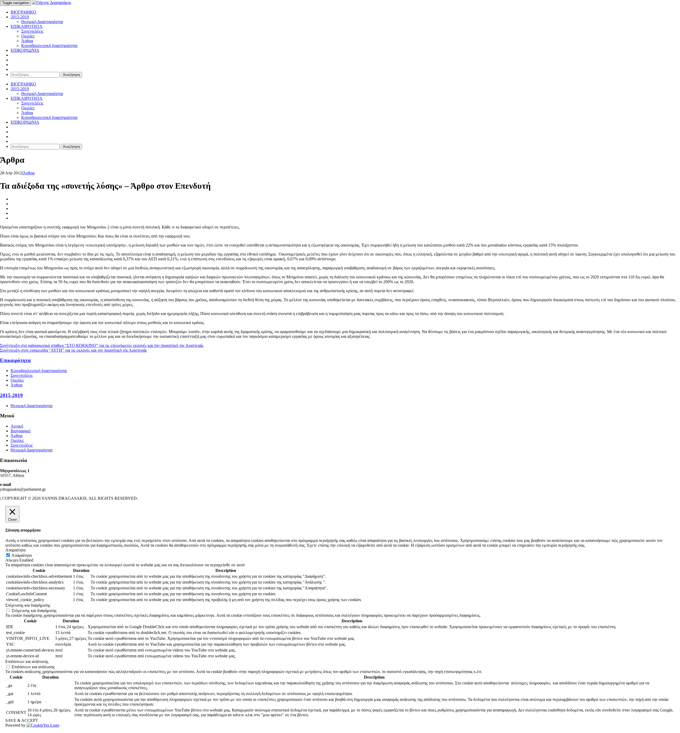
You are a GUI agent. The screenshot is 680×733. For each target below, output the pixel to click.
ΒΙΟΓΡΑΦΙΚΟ (23, 12)
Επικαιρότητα (15, 360)
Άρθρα (27, 40)
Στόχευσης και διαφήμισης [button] (27, 605)
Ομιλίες (28, 36)
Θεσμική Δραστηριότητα (42, 21)
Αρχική (17, 426)
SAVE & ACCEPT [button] (21, 720)
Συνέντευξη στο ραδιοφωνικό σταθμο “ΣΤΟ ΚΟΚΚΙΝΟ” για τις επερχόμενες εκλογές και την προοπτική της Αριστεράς (101, 345)
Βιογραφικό (21, 431)
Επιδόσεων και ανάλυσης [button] (26, 661)
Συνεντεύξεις (32, 31)
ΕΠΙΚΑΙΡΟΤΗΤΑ (26, 26)
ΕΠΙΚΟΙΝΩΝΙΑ (25, 50)
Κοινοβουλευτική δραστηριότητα (49, 45)
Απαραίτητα (21, 555)
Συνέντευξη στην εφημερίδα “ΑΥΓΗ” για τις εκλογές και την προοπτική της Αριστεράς (73, 350)
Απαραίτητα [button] (15, 550)
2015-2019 (20, 17)
